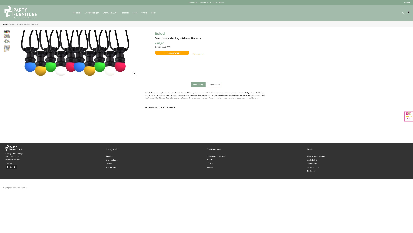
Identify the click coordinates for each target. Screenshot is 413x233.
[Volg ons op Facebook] (7, 167)
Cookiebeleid (312, 160)
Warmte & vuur (110, 13)
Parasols (125, 13)
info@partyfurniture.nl (12, 160)
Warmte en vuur (112, 167)
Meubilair (77, 13)
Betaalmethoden (313, 167)
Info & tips (210, 163)
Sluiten (6, 2)
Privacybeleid (312, 164)
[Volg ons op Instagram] (11, 167)
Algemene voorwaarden (316, 156)
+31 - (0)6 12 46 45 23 (12, 157)
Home (5, 24)
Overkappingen (92, 13)
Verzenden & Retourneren (216, 156)
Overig (144, 13)
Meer (153, 13)
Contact (210, 167)
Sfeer (135, 13)
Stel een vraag (198, 54)
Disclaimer (311, 171)
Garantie (210, 160)
